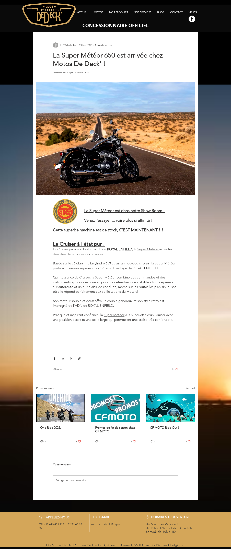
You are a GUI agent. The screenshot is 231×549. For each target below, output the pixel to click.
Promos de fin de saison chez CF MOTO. (115, 429)
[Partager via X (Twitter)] (62, 358)
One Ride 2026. (50, 427)
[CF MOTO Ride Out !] (170, 408)
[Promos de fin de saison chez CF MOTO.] (115, 408)
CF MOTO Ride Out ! (164, 427)
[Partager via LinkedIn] (71, 358)
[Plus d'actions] (176, 45)
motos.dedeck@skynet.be (108, 524)
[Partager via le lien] (79, 358)
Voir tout (190, 387)
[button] (98, 12)
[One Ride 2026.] (60, 408)
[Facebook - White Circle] (192, 19)
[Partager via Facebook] (54, 358)
